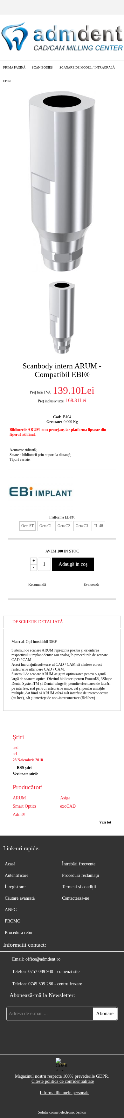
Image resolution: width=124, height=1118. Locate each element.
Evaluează (91, 584)
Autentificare (16, 875)
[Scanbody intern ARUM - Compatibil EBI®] (62, 270)
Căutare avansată (20, 898)
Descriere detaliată (37, 621)
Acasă (10, 864)
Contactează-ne (75, 898)
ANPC (11, 909)
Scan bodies (42, 67)
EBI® (7, 81)
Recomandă (37, 584)
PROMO (12, 921)
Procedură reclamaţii (80, 875)
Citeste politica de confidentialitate (62, 1081)
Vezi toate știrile (25, 774)
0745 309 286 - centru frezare (55, 984)
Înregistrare (15, 886)
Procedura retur (19, 932)
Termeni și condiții (79, 886)
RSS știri (24, 767)
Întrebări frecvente (78, 864)
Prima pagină (14, 67)
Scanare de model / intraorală (87, 67)
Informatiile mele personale (64, 1092)
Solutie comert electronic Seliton (62, 1112)
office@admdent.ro (42, 959)
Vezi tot (105, 822)
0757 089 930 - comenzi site (53, 971)
